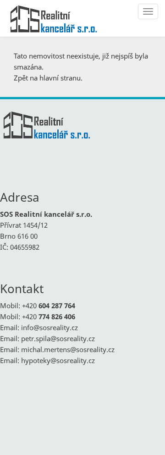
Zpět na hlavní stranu (47, 77)
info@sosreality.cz (49, 327)
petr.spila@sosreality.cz (58, 338)
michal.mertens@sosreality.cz (68, 349)
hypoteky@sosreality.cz (58, 360)
